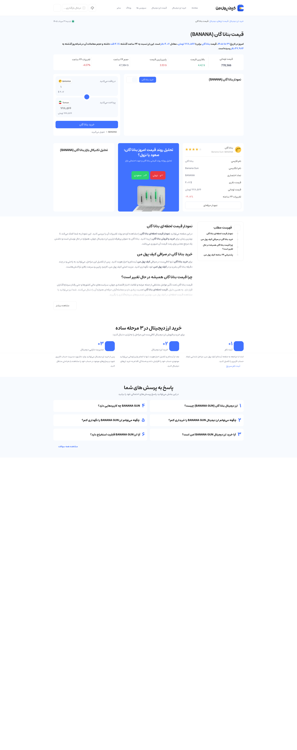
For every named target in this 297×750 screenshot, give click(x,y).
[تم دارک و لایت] (57, 8)
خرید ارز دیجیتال (236, 21)
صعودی (138, 175)
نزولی (155, 175)
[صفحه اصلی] (230, 7)
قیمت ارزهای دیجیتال (218, 21)
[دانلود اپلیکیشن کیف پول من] (92, 8)
